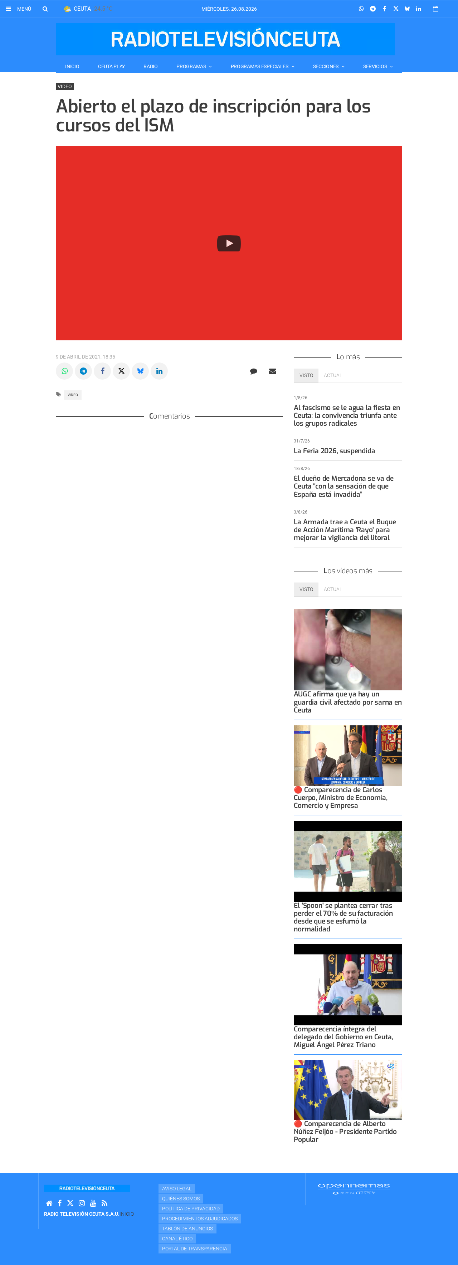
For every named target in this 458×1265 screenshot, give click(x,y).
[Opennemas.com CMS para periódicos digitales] (354, 1188)
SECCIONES (326, 66)
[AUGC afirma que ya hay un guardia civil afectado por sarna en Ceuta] (348, 649)
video (73, 395)
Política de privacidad (191, 1208)
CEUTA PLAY (111, 66)
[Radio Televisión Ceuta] (225, 39)
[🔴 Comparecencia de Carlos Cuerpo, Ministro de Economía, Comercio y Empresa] (348, 755)
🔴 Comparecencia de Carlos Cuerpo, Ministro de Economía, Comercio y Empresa (340, 797)
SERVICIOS (375, 66)
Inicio (72, 66)
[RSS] (104, 1203)
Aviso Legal (176, 1188)
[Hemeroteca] (435, 8)
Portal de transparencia (194, 1248)
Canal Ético (177, 1238)
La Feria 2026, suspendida (334, 450)
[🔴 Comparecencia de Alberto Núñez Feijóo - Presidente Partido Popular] (348, 1090)
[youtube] (93, 1203)
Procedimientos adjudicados (200, 1218)
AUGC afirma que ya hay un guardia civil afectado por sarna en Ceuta (347, 702)
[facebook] (60, 1203)
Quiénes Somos (181, 1198)
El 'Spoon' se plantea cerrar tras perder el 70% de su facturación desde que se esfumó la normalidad (343, 917)
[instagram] (82, 1203)
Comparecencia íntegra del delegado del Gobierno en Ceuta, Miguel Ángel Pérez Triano (343, 1037)
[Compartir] (361, 9)
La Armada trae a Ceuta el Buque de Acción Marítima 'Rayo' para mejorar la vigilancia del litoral (345, 530)
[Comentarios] (253, 371)
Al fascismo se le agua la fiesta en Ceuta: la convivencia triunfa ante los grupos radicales (347, 415)
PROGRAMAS (191, 66)
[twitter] (70, 1203)
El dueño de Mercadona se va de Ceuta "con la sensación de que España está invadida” (343, 486)
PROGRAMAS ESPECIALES (260, 66)
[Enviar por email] (272, 371)
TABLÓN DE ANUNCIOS (187, 1228)
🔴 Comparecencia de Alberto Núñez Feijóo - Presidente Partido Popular (345, 1131)
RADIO (150, 66)
